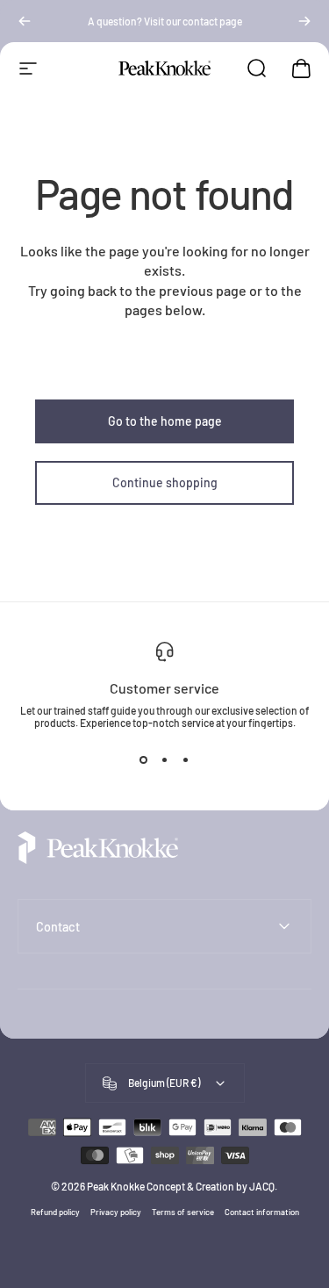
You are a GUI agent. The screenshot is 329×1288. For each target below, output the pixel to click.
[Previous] (24, 21)
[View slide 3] (186, 760)
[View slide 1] (143, 760)
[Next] (304, 21)
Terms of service (183, 1211)
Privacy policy (115, 1211)
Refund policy (55, 1211)
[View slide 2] (164, 760)
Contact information (262, 1211)
